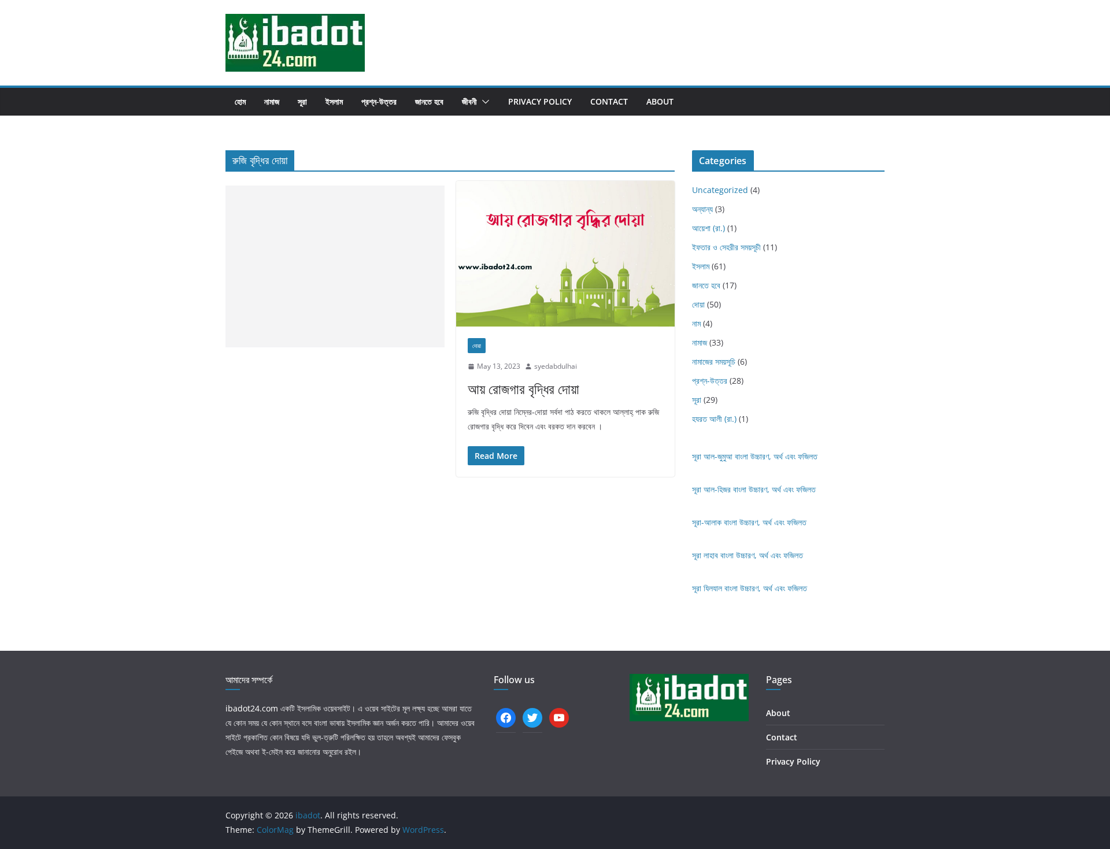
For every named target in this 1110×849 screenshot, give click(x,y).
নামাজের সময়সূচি (713, 361)
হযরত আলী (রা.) (714, 418)
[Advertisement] (335, 266)
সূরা (302, 101)
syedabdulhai (555, 366)
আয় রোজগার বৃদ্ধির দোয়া (523, 388)
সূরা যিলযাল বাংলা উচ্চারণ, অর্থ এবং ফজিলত (749, 588)
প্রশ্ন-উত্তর (379, 101)
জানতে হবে (429, 101)
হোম (240, 101)
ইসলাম (334, 101)
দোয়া (476, 346)
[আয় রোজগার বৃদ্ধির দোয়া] (565, 254)
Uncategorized (720, 189)
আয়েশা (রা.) (708, 228)
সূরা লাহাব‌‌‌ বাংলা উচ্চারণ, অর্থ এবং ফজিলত (747, 555)
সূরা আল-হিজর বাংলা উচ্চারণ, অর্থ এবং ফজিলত (754, 489)
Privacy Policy (540, 101)
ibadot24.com (251, 708)
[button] (483, 102)
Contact (609, 101)
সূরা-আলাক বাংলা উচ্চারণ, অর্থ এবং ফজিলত (749, 522)
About (660, 101)
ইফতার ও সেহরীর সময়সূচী (726, 247)
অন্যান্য (702, 208)
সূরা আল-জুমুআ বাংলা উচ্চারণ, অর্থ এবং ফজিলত (754, 456)
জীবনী (469, 101)
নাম (696, 323)
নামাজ (271, 101)
